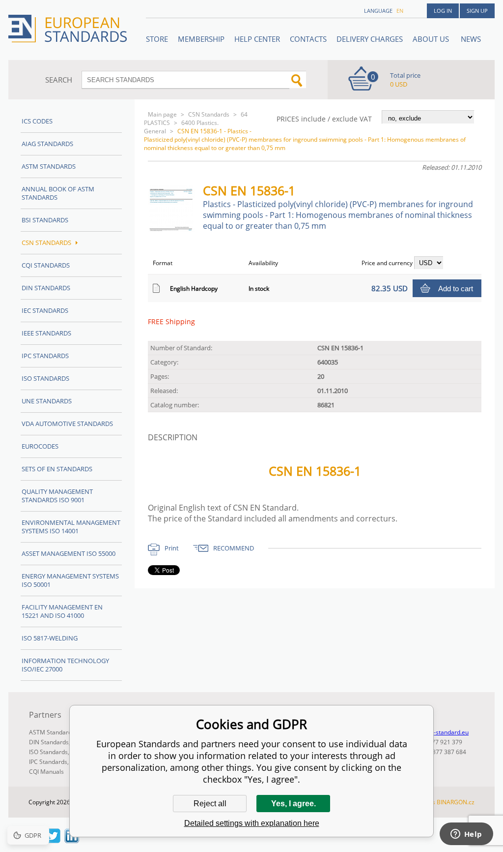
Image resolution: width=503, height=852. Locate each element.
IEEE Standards (46, 333)
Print (172, 548)
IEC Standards (45, 310)
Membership (201, 39)
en (399, 10)
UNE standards (47, 400)
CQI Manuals (46, 771)
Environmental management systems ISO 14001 (71, 526)
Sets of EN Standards (57, 468)
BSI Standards (45, 219)
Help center (257, 39)
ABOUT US (432, 39)
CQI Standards (46, 265)
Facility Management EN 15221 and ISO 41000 (62, 611)
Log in (443, 10)
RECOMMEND (233, 548)
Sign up (477, 10)
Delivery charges (369, 39)
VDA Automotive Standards (67, 423)
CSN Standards (208, 114)
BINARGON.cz (456, 802)
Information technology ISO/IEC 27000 (65, 664)
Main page (162, 114)
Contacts (308, 39)
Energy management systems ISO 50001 (70, 580)
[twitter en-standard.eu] (53, 840)
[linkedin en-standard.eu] (71, 840)
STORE (157, 39)
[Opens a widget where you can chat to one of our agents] (466, 834)
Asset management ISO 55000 (68, 553)
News (471, 39)
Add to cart (455, 288)
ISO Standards (45, 378)
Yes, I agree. (293, 803)
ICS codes (37, 121)
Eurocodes (40, 446)
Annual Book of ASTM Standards (58, 193)
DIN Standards (46, 287)
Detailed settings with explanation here (251, 823)
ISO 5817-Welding (50, 638)
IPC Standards (45, 355)
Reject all (210, 803)
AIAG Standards (47, 143)
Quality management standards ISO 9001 (57, 495)
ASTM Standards (49, 166)
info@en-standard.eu (440, 732)
